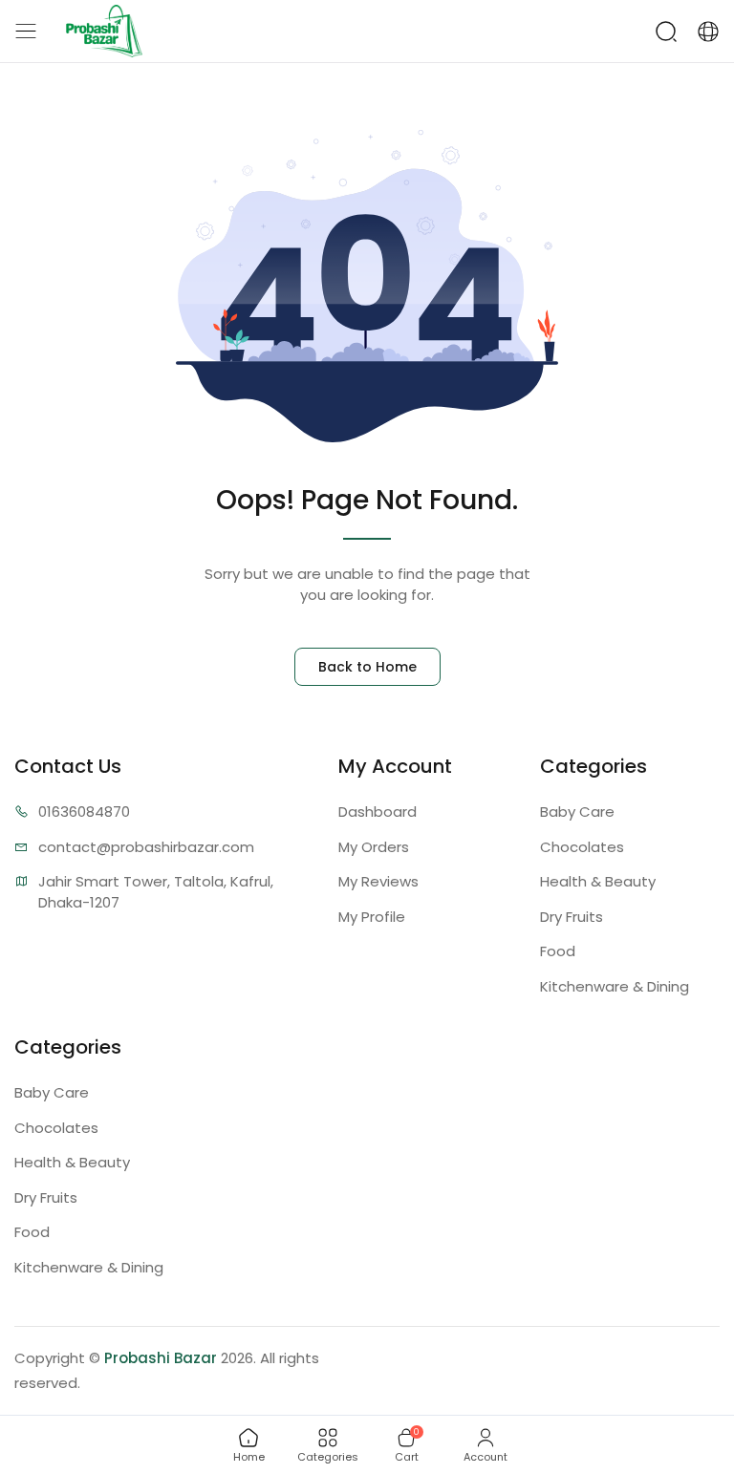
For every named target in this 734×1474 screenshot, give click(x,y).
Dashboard (377, 811)
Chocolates (582, 847)
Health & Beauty (598, 881)
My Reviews (378, 881)
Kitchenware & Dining (614, 986)
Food (557, 951)
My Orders (373, 847)
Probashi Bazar (160, 1358)
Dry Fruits (571, 917)
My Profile (371, 917)
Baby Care (577, 811)
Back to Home (367, 666)
